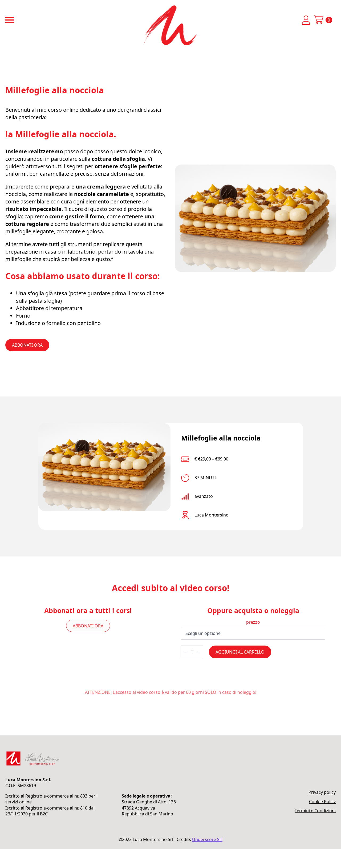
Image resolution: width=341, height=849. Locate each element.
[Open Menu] (9, 20)
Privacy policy (322, 792)
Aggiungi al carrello (240, 652)
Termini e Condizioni (315, 811)
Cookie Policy (322, 801)
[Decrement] (185, 652)
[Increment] (199, 652)
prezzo (253, 622)
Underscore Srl (207, 839)
